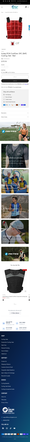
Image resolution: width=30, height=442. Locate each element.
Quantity (2, 64)
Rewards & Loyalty (5, 376)
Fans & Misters (4, 351)
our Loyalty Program (17, 87)
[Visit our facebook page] (3, 1)
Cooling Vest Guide (6, 386)
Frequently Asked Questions (7, 370)
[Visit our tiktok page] (7, 1)
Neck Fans (3, 345)
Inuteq (2, 51)
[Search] (28, 7)
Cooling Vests (4, 339)
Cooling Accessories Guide (7, 389)
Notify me (15, 80)
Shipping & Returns (5, 364)
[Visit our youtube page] (9, 1)
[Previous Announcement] (1, 3)
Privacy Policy (4, 402)
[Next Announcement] (29, 3)
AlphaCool (3, 354)
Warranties (3, 399)
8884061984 (6, 420)
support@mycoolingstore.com (22, 1)
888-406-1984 (13, 1)
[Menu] (2, 7)
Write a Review (16, 313)
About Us (3, 397)
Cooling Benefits (5, 383)
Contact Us (3, 361)
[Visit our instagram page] (5, 1)
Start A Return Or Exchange (7, 373)
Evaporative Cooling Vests (7, 342)
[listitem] (15, 3)
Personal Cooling (5, 348)
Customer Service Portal (7, 367)
